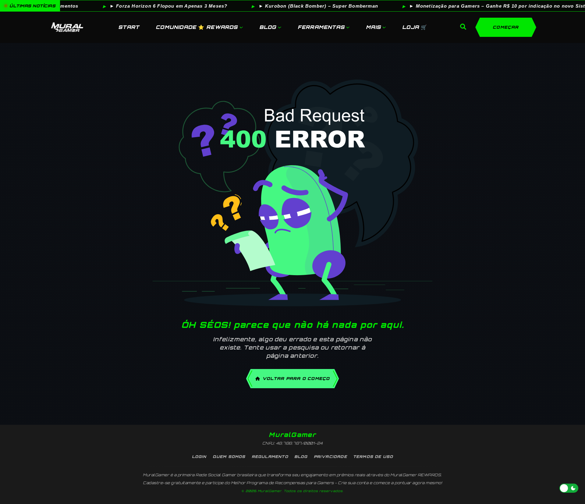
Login (199, 456)
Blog (301, 456)
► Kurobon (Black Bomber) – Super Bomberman (303, 6)
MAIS (373, 27)
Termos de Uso (373, 456)
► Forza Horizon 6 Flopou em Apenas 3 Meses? (154, 6)
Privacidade (330, 456)
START (128, 27)
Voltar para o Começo (296, 378)
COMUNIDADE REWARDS (197, 27)
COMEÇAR (506, 27)
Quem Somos (229, 456)
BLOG (267, 27)
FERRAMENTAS (321, 27)
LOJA (414, 27)
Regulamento (270, 456)
